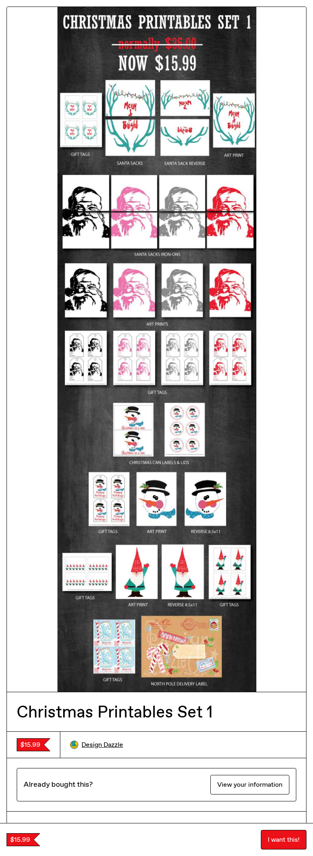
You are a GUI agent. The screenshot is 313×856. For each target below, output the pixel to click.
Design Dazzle (102, 744)
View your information (249, 784)
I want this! (284, 839)
